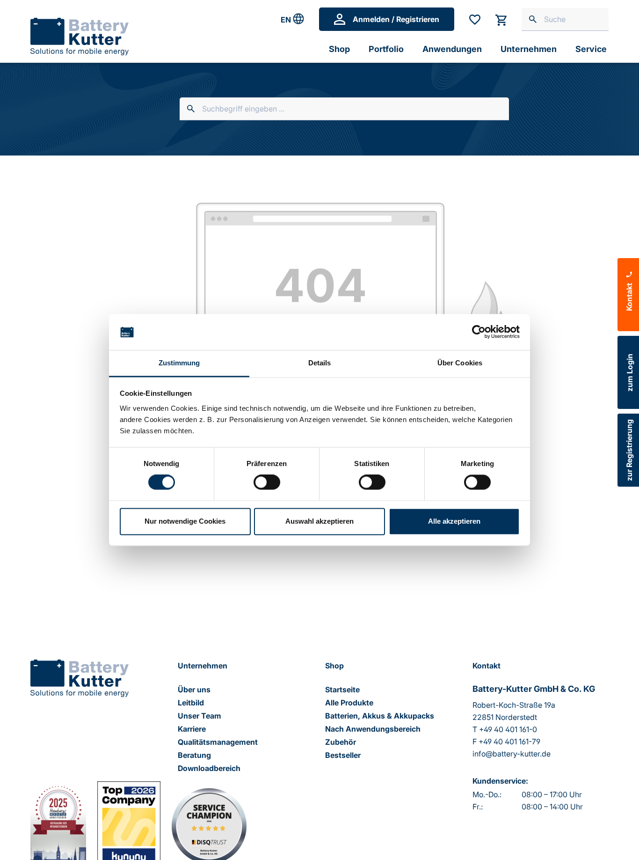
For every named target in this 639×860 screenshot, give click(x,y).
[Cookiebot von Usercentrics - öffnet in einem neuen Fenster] (479, 332)
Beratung (194, 755)
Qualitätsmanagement (218, 742)
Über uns (194, 689)
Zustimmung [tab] (179, 363)
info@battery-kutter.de (511, 753)
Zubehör (340, 742)
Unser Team (199, 715)
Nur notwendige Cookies (185, 521)
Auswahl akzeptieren (319, 521)
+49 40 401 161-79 (509, 741)
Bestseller (343, 755)
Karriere (192, 729)
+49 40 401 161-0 (508, 729)
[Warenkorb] (501, 19)
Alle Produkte (349, 702)
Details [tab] (319, 363)
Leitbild (191, 702)
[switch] (267, 482)
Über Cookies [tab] (459, 363)
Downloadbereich (209, 768)
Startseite (342, 689)
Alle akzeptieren (454, 521)
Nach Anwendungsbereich (373, 729)
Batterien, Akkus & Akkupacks (379, 715)
